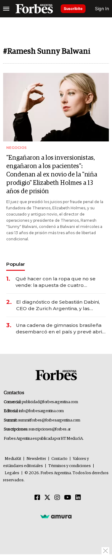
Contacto (59, 459)
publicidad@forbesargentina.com (50, 402)
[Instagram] (57, 497)
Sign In (102, 8)
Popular (15, 264)
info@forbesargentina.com (41, 411)
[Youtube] (67, 497)
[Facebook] (37, 497)
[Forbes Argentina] (34, 8)
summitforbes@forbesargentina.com (49, 420)
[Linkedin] (78, 497)
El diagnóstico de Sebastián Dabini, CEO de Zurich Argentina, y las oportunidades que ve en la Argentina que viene (58, 305)
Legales (12, 473)
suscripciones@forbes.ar (50, 429)
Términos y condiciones (69, 466)
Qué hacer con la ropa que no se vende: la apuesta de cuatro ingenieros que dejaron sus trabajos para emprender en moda (59, 282)
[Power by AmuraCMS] (56, 516)
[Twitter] (47, 497)
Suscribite (73, 8)
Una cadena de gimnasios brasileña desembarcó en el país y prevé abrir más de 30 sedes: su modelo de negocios (60, 328)
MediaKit (13, 459)
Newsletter (36, 459)
